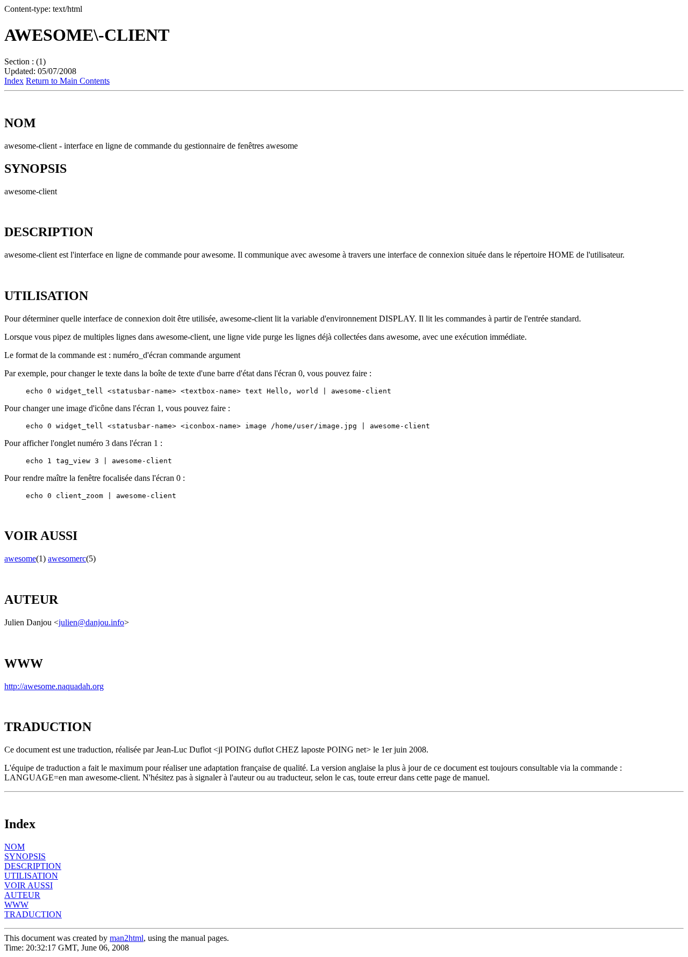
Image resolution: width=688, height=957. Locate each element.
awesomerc (67, 558)
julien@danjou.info (91, 622)
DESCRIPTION (32, 866)
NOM (14, 846)
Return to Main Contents (68, 80)
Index (14, 80)
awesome (20, 558)
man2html (127, 938)
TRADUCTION (33, 914)
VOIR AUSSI (28, 885)
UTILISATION (31, 875)
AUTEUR (22, 895)
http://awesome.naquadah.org (54, 686)
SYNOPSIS (25, 856)
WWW (16, 904)
